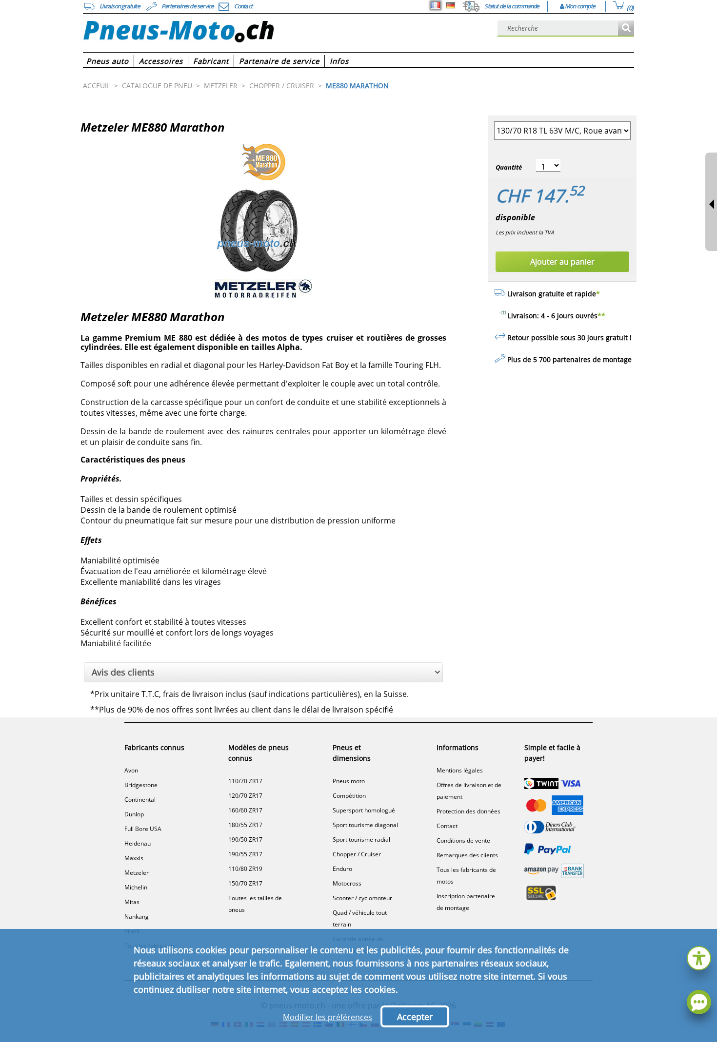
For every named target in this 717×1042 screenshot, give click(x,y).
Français (435, 5)
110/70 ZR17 (245, 781)
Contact (447, 826)
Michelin (135, 887)
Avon (131, 770)
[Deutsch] (450, 5)
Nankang (136, 916)
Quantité (509, 167)
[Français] (435, 5)
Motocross (347, 883)
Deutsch (450, 5)
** (601, 315)
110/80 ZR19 (245, 869)
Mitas (131, 902)
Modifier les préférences (327, 1017)
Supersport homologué (364, 810)
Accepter (415, 1017)
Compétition (349, 795)
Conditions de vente (463, 840)
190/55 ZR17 (245, 854)
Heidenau (137, 843)
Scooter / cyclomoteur (362, 898)
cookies (211, 950)
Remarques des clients (467, 855)
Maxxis (133, 858)
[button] (699, 957)
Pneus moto (349, 781)
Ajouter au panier (562, 261)
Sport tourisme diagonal (365, 825)
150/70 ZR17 (245, 883)
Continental (140, 799)
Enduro (342, 869)
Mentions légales (460, 770)
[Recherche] (626, 28)
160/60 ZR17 (245, 810)
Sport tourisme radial (361, 839)
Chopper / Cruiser (357, 854)
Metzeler (136, 872)
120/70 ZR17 (245, 795)
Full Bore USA (142, 829)
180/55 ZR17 (245, 825)
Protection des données (468, 811)
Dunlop (134, 814)
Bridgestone (141, 785)
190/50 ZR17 (245, 839)
